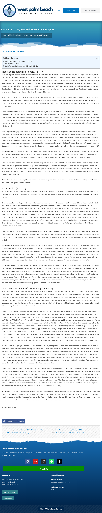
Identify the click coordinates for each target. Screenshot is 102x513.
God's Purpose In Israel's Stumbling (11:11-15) (21, 66)
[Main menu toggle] (59, 10)
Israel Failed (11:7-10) (13, 64)
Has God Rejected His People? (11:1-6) (18, 61)
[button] (71, 10)
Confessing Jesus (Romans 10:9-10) (72, 430)
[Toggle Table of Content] (95, 58)
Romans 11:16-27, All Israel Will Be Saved (71, 433)
